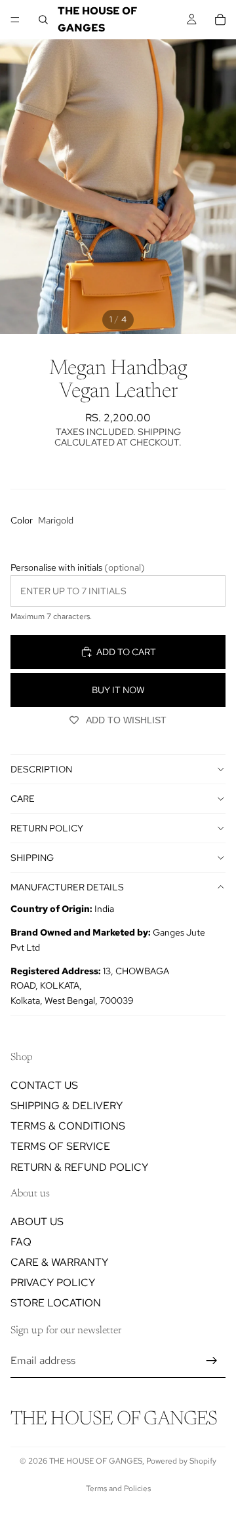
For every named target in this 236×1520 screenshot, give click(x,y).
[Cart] (220, 19)
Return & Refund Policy (79, 1167)
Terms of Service (60, 1147)
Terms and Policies (118, 1488)
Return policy (46, 828)
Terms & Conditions (67, 1126)
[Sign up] (212, 1361)
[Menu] (15, 20)
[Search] (43, 19)
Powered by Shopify (181, 1461)
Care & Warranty (59, 1263)
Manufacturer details (67, 887)
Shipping (32, 858)
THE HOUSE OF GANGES (95, 1461)
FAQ (20, 1242)
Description (41, 769)
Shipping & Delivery (66, 1105)
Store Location (55, 1303)
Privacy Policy (52, 1283)
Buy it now (118, 690)
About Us (37, 1221)
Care (22, 799)
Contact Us (44, 1085)
